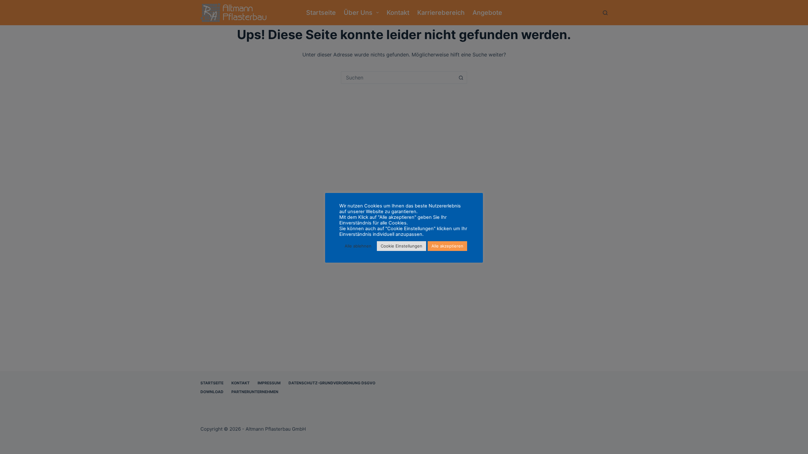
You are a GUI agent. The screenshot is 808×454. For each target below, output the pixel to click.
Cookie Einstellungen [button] (401, 245)
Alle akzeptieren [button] (447, 245)
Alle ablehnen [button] (358, 245)
